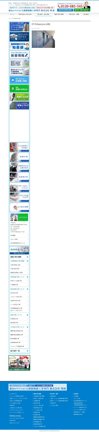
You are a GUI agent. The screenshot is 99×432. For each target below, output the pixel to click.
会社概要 (12, 235)
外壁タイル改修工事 (16, 280)
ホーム (12, 14)
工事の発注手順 (14, 268)
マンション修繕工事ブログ (80, 407)
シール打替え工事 (15, 304)
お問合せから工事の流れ (16, 407)
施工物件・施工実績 (43, 14)
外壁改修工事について (17, 277)
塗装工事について (16, 315)
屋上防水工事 (14, 293)
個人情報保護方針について (17, 243)
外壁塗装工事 (14, 318)
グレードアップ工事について (17, 412)
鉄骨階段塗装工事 (15, 342)
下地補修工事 (14, 284)
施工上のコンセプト (15, 423)
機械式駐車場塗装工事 (16, 331)
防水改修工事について (17, 289)
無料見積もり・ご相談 (79, 412)
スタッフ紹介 (14, 239)
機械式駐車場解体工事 (16, 334)
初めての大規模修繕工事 (16, 400)
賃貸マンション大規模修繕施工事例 (59, 400)
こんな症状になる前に (15, 403)
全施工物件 (53, 396)
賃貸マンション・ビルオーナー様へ (18, 398)
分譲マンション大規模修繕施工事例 (59, 398)
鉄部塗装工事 (14, 322)
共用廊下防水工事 (15, 300)
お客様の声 (53, 403)
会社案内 (86, 14)
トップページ (13, 393)
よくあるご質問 (54, 405)
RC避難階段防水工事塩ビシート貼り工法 (16, 309)
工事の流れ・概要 (74, 14)
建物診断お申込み (78, 414)
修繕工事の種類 (59, 14)
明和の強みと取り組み (25, 14)
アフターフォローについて (16, 410)
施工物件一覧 (15, 351)
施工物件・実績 (54, 393)
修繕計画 (12, 405)
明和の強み (12, 420)
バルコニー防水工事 (16, 296)
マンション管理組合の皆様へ (17, 396)
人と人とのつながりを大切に (17, 418)
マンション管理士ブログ (80, 409)
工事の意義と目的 (15, 265)
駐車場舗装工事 (14, 338)
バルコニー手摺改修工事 (17, 346)
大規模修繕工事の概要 (17, 261)
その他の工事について (17, 327)
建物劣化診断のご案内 (16, 272)
